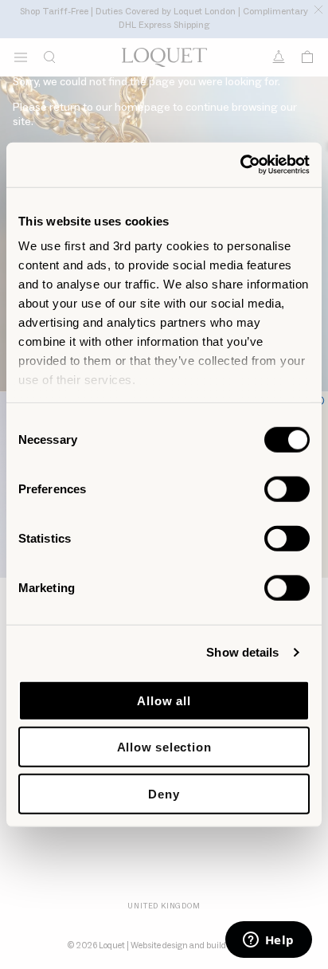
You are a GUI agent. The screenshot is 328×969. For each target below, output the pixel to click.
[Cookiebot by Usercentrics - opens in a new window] (240, 165)
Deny (163, 793)
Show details (242, 652)
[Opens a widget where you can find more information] (268, 941)
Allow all (163, 700)
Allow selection (164, 747)
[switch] (287, 488)
